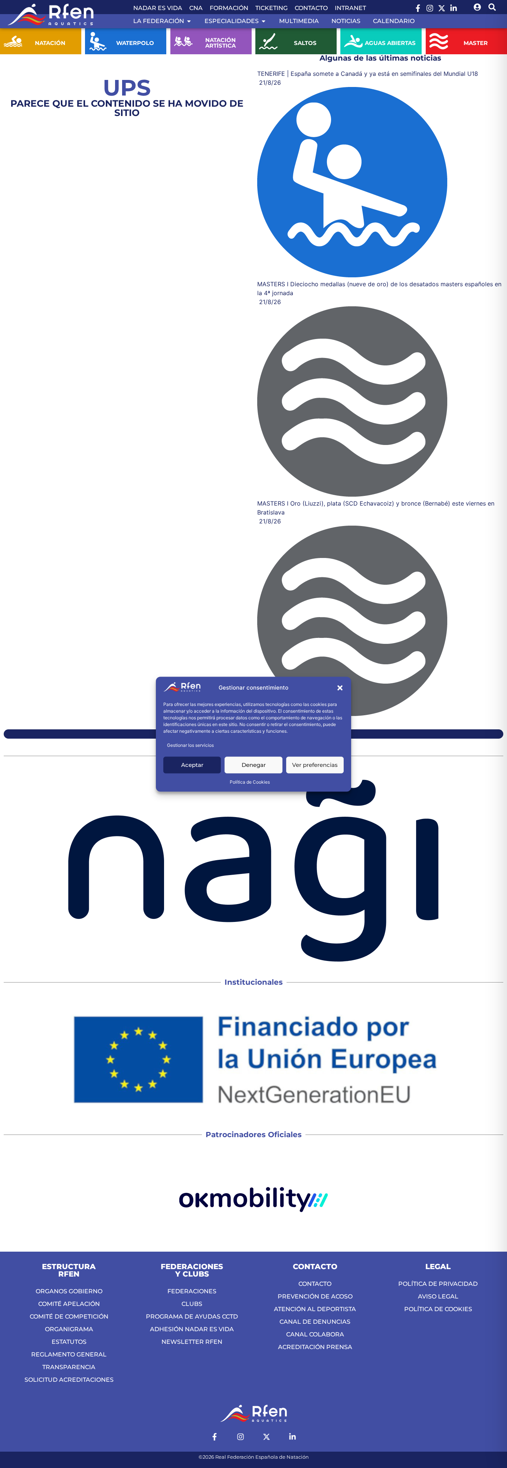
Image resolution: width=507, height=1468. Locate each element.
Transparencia (68, 1367)
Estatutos (69, 1341)
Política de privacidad (438, 1283)
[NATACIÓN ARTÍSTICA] (183, 41)
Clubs (191, 1303)
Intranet (350, 8)
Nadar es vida (157, 8)
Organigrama (69, 1329)
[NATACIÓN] (13, 41)
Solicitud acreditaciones (69, 1379)
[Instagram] (430, 8)
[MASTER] (438, 41)
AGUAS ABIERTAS (390, 42)
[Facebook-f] (418, 8)
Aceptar (192, 764)
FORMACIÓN (229, 8)
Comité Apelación (69, 1303)
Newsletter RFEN (191, 1341)
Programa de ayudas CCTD (192, 1316)
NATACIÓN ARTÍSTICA (220, 42)
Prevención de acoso (315, 1296)
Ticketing (271, 8)
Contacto (311, 8)
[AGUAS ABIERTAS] (353, 41)
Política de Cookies (250, 782)
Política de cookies (438, 1309)
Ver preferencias (315, 764)
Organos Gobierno (69, 1291)
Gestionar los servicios (190, 745)
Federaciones (191, 1291)
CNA (196, 8)
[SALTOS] (268, 41)
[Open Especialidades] (263, 21)
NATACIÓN (50, 42)
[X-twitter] (442, 8)
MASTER (476, 42)
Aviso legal (438, 1296)
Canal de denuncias (314, 1321)
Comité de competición (69, 1316)
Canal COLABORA (315, 1334)
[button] (340, 688)
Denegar (254, 764)
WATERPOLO (135, 42)
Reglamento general (69, 1354)
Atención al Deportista (315, 1309)
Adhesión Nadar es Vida (192, 1329)
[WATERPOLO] (98, 41)
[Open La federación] (189, 21)
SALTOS (305, 42)
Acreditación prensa (315, 1347)
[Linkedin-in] (453, 8)
